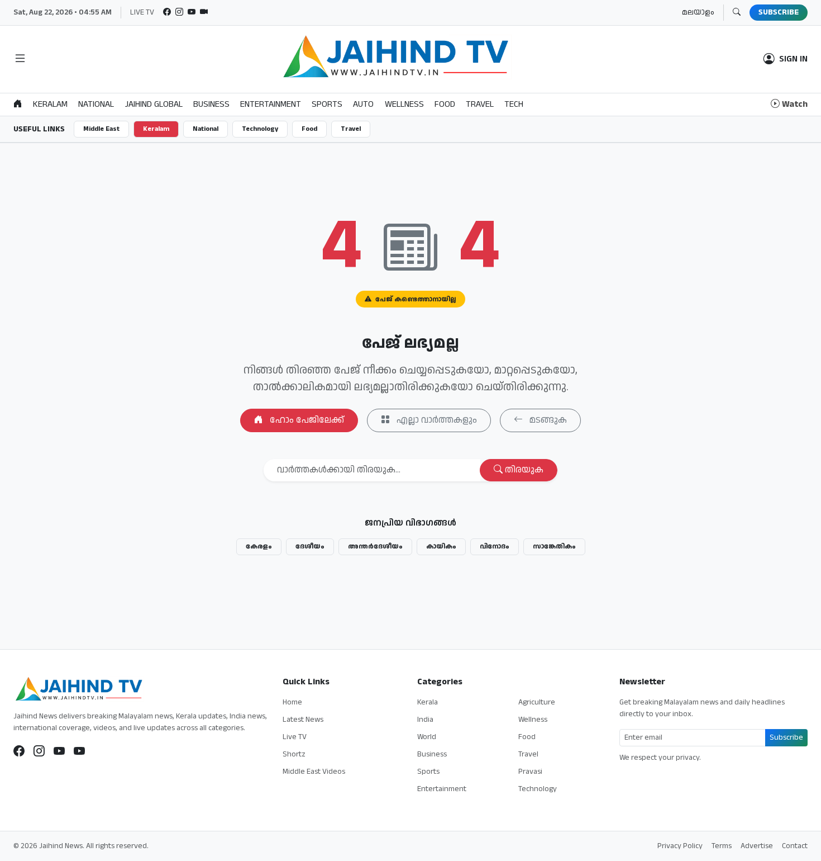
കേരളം (259, 546)
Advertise (757, 845)
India (425, 719)
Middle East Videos (314, 771)
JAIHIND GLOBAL (154, 104)
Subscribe (786, 737)
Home (292, 702)
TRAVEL (480, 104)
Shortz (294, 754)
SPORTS (327, 104)
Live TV (295, 736)
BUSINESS (211, 104)
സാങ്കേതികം (554, 546)
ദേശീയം (309, 546)
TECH (513, 104)
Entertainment (441, 788)
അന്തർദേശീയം (375, 546)
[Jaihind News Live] (59, 751)
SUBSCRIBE (778, 12)
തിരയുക (523, 469)
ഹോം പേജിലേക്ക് (306, 420)
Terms (722, 845)
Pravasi (530, 771)
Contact (795, 845)
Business (432, 754)
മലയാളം (698, 12)
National (205, 129)
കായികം (441, 546)
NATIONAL (96, 104)
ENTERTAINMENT (270, 104)
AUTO (363, 104)
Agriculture (536, 702)
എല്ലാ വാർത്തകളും (435, 420)
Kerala (427, 702)
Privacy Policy (680, 845)
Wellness (532, 719)
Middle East (101, 129)
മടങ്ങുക (547, 420)
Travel (351, 129)
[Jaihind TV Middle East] (79, 751)
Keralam (156, 129)
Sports (428, 771)
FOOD (445, 104)
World (426, 736)
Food (309, 129)
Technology (260, 129)
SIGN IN (793, 59)
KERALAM (50, 104)
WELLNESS (404, 104)
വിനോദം (494, 546)
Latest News (303, 719)
